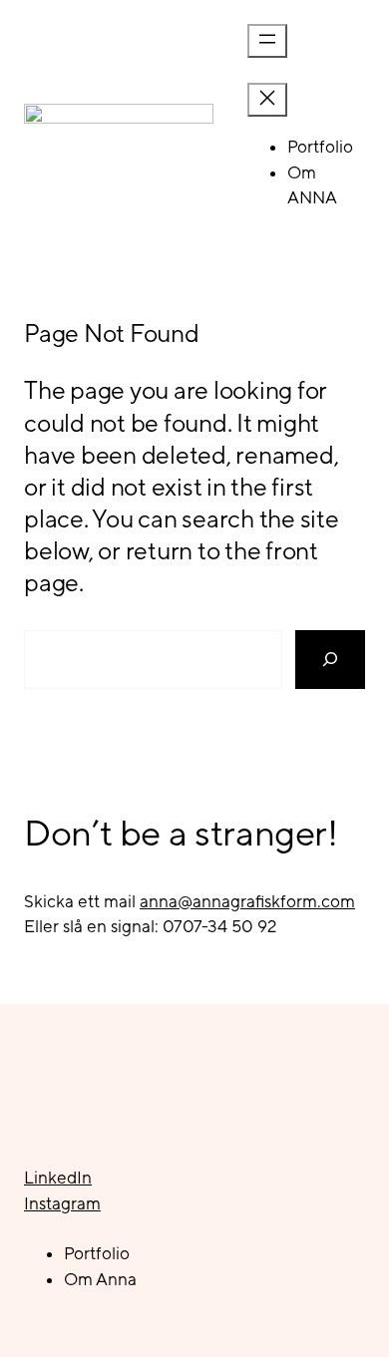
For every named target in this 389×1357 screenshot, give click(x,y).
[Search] (330, 659)
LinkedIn (58, 1177)
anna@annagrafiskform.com (247, 901)
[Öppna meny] (267, 41)
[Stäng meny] (267, 100)
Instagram (62, 1203)
